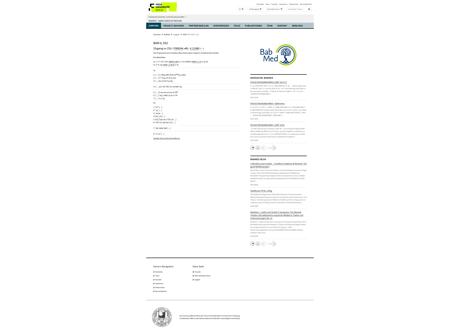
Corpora (154, 25)
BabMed (167, 34)
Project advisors (173, 25)
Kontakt (274, 4)
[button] (241, 9)
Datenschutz (293, 4)
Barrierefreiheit (305, 4)
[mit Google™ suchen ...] (309, 9)
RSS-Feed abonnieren (202, 276)
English (197, 279)
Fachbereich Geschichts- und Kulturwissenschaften (167, 17)
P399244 (178, 48)
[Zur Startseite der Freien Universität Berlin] (166, 7)
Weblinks (297, 25)
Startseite (260, 4)
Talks (237, 25)
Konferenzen (221, 25)
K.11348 (194, 48)
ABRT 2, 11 (196, 61)
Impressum (283, 4)
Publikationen (253, 25)
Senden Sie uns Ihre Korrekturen (166, 138)
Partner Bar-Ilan (199, 25)
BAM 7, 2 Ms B (168, 64)
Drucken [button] (198, 272)
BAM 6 (185, 34)
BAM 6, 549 (173, 61)
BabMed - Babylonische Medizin (165, 20)
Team (268, 4)
